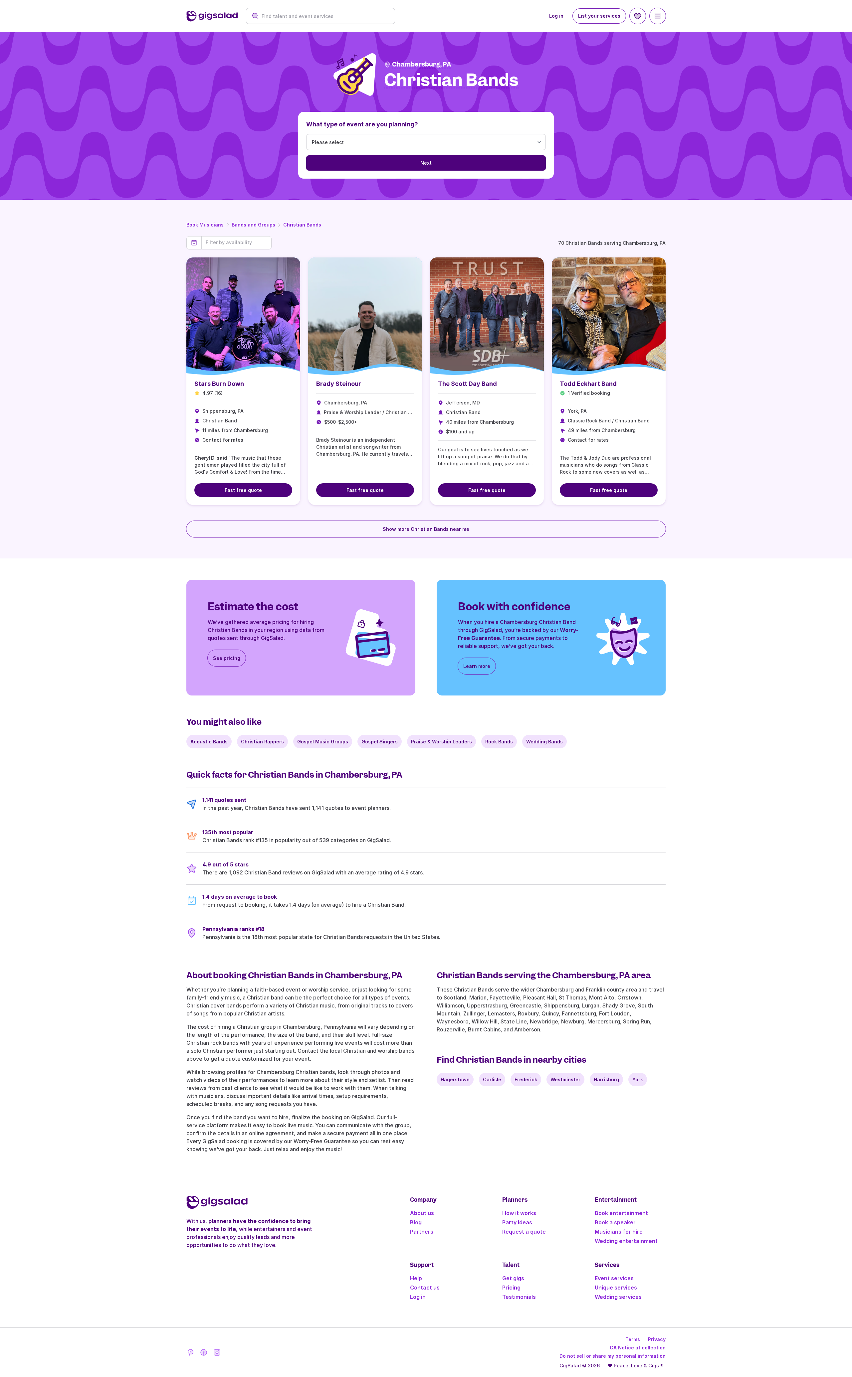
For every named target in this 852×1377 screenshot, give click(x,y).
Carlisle (492, 1079)
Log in (556, 16)
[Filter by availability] (236, 242)
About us (422, 1213)
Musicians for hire (619, 1231)
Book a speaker (615, 1222)
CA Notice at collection (638, 1347)
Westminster (565, 1079)
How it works (519, 1213)
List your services (599, 16)
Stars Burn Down (219, 383)
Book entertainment (621, 1213)
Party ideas (517, 1222)
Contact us (425, 1287)
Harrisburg (606, 1079)
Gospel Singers (379, 741)
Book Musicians (205, 225)
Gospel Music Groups (322, 741)
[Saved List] (638, 16)
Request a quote (524, 1231)
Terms (632, 1339)
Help (416, 1278)
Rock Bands (499, 741)
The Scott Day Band (467, 383)
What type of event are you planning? (362, 124)
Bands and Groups (253, 225)
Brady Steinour (338, 383)
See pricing (226, 658)
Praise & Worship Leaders (441, 741)
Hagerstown (455, 1079)
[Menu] (658, 16)
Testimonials (519, 1297)
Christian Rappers (262, 741)
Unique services (616, 1287)
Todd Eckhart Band (588, 383)
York (637, 1079)
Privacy (657, 1339)
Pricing (511, 1287)
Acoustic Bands (209, 741)
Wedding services (618, 1297)
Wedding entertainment (626, 1241)
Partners (421, 1231)
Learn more (476, 666)
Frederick (526, 1079)
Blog (416, 1222)
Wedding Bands (544, 741)
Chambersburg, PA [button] (421, 64)
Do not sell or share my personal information (612, 1356)
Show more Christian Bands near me (426, 529)
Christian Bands (302, 225)
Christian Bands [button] (451, 80)
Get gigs (513, 1278)
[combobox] (324, 16)
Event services (614, 1278)
